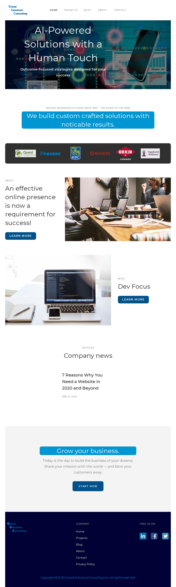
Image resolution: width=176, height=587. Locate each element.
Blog (87, 10)
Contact (120, 10)
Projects (81, 538)
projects (70, 10)
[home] (18, 10)
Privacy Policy (85, 564)
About (102, 10)
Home (53, 10)
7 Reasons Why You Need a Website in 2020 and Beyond (82, 382)
